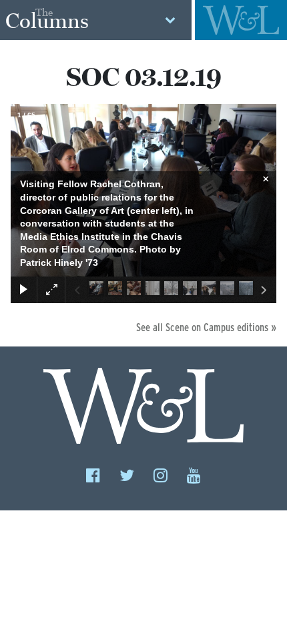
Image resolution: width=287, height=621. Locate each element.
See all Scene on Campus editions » (206, 327)
